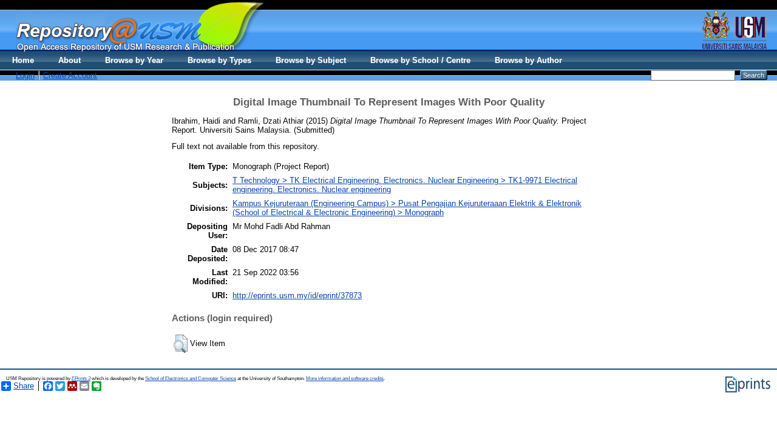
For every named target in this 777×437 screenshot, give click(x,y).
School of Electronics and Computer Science (190, 378)
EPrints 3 (81, 378)
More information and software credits (345, 378)
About (69, 60)
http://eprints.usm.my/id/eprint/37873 (297, 295)
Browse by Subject (311, 60)
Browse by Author (528, 60)
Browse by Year (134, 60)
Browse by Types (219, 60)
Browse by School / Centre (420, 60)
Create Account (70, 75)
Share (23, 385)
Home (23, 60)
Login (25, 75)
